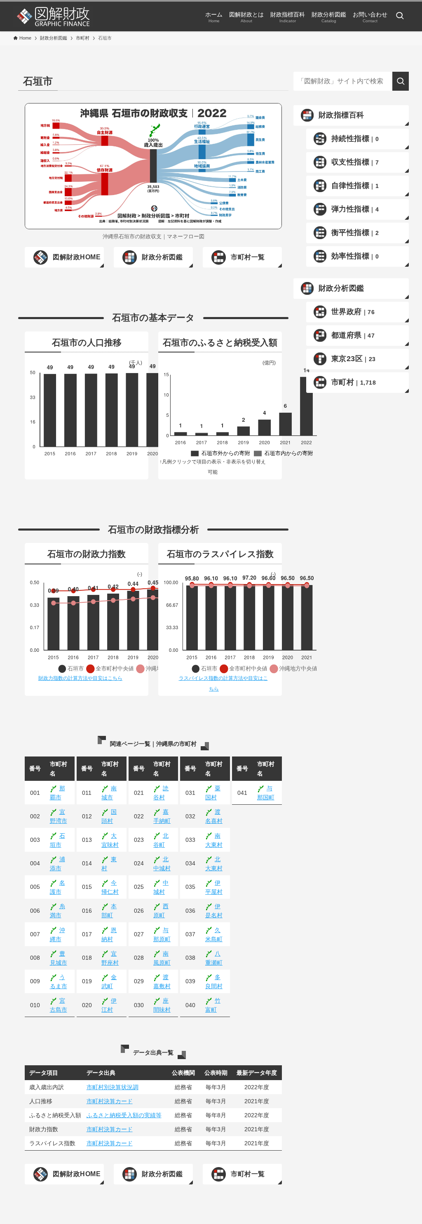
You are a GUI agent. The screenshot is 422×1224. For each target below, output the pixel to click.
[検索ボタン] (400, 16)
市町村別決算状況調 (112, 1087)
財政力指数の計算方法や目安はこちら (80, 678)
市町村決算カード (110, 1101)
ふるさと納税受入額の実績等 (124, 1115)
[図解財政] (53, 16)
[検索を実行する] (400, 81)
